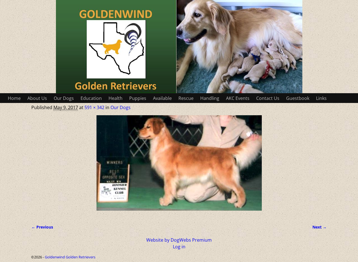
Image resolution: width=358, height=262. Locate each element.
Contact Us (267, 98)
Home (14, 98)
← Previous (42, 227)
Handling (209, 98)
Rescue (186, 98)
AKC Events (237, 98)
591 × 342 (94, 107)
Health (116, 98)
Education (91, 98)
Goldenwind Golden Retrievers (70, 256)
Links (321, 98)
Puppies (137, 98)
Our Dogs (64, 98)
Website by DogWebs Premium (179, 240)
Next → (319, 227)
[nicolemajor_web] (179, 166)
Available (162, 98)
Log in (179, 247)
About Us (37, 98)
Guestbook (297, 98)
